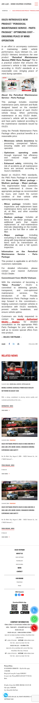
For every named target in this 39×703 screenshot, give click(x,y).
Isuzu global (19, 564)
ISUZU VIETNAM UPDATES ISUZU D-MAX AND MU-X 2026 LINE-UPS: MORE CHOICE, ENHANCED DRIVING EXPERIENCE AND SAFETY (18, 447)
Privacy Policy (8, 666)
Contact (19, 571)
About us (19, 553)
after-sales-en (26, 384)
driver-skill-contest (15, 384)
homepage (5, 10)
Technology (19, 561)
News (11, 406)
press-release (6, 465)
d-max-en (4, 469)
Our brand (19, 578)
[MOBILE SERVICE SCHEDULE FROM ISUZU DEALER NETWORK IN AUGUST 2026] (19, 371)
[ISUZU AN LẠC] (17, 4)
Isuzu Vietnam (20, 550)
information (5, 406)
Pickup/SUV (19, 582)
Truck (19, 585)
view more (5, 410)
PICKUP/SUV (12, 440)
